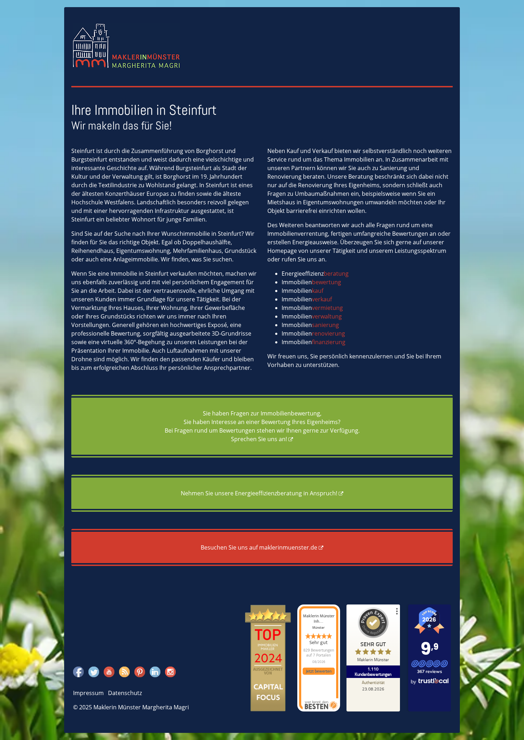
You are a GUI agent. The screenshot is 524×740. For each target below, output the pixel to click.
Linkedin (155, 671)
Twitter (93, 671)
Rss (123, 671)
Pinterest (139, 671)
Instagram (170, 671)
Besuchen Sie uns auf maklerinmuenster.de (259, 547)
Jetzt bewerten (319, 671)
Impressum (88, 693)
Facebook (78, 671)
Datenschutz (125, 693)
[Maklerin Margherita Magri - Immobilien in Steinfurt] (126, 45)
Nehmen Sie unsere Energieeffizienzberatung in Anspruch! (259, 493)
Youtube (109, 671)
